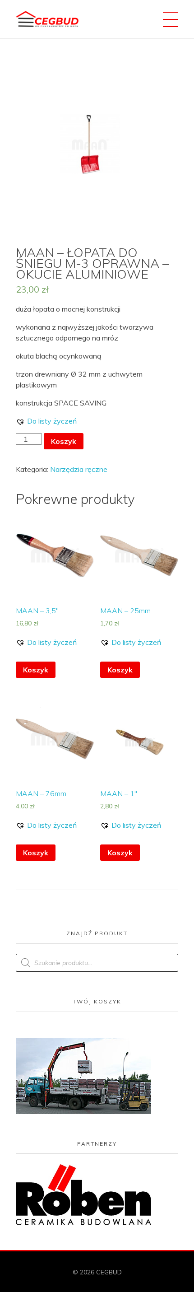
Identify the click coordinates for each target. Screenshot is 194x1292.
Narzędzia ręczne (78, 469)
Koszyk (63, 441)
